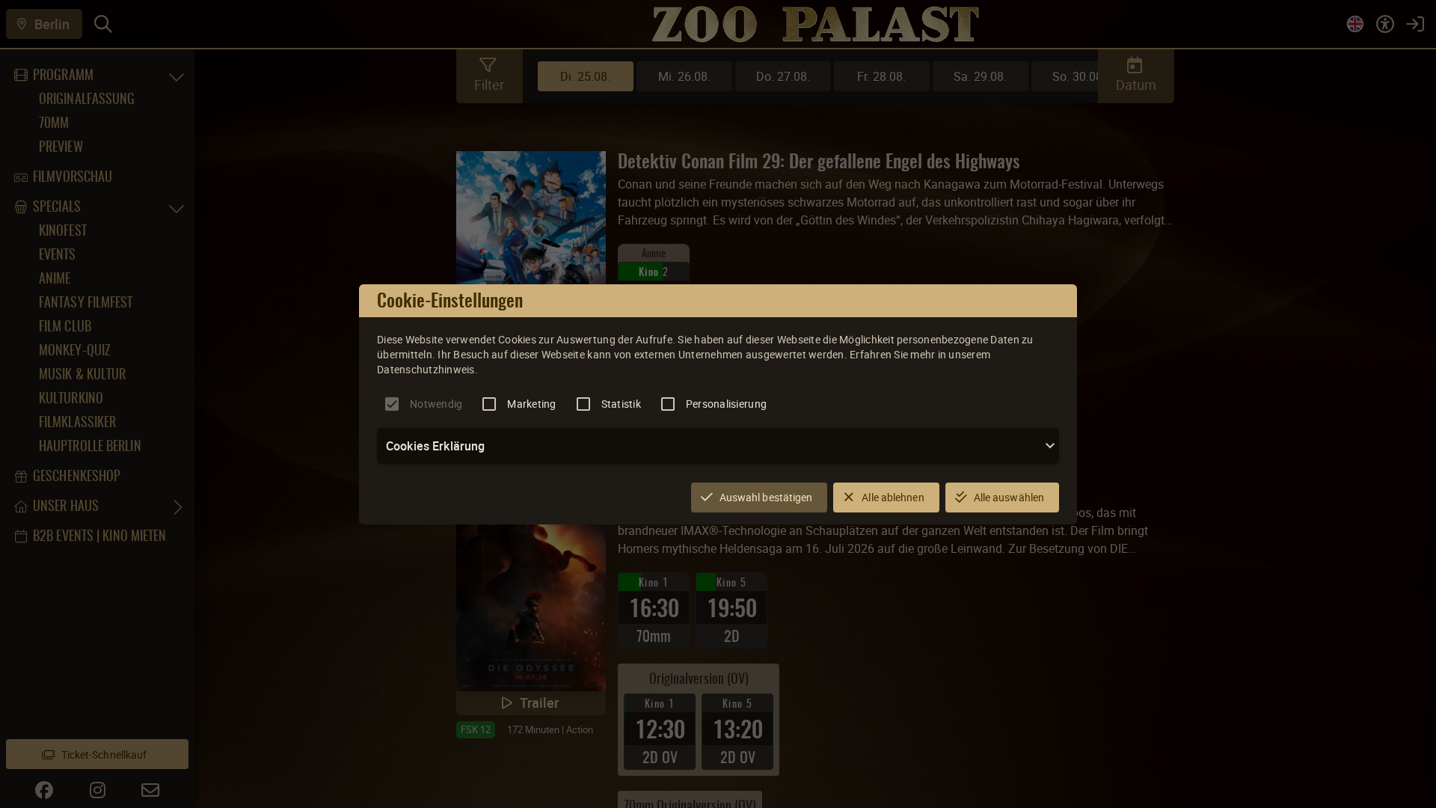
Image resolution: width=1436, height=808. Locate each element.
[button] (718, 446)
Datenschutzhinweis (426, 369)
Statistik (621, 404)
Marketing (531, 404)
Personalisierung (726, 404)
